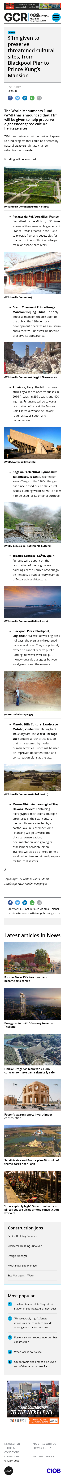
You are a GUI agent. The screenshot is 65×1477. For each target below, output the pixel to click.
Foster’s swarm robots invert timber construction (35, 1340)
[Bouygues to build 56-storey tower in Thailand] (32, 1004)
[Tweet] (17, 98)
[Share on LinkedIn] (24, 98)
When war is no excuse (28, 1352)
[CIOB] (47, 1471)
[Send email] (39, 98)
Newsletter (12, 1443)
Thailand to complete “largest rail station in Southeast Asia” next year (35, 1306)
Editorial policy (43, 1456)
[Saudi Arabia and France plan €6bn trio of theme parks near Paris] (32, 1141)
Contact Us (11, 1456)
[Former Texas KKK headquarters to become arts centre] (32, 958)
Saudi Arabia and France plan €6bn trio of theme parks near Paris (35, 1364)
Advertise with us (44, 1443)
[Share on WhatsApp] (32, 98)
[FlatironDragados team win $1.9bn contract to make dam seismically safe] (32, 1049)
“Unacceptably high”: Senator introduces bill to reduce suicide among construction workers (33, 1323)
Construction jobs (25, 1228)
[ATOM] (18, 1471)
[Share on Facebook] (10, 98)
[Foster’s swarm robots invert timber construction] (32, 1095)
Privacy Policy (42, 1448)
